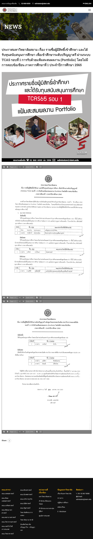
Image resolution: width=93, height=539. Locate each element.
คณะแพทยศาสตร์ (8, 493)
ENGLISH (87, 3)
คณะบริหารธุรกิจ (26, 499)
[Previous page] (4, 167)
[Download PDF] (37, 167)
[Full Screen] (40, 167)
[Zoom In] (23, 167)
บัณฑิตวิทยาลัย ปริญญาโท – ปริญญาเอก (27, 527)
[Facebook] (9, 440)
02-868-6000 (25, 3)
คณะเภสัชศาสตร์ (8, 505)
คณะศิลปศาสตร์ (26, 490)
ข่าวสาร (60, 498)
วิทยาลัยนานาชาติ (26, 520)
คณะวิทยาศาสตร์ (8, 534)
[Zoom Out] (20, 167)
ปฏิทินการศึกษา (63, 502)
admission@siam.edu (42, 3)
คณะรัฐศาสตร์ (25, 508)
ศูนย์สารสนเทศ (44, 516)
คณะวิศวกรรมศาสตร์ (9, 522)
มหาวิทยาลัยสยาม (45, 496)
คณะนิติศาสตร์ (25, 503)
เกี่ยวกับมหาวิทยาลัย (64, 493)
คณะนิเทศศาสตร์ (26, 494)
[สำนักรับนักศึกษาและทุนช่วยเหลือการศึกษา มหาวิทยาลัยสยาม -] (10, 10)
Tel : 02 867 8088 (83, 493)
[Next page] (7, 167)
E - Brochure (62, 511)
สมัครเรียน (61, 507)
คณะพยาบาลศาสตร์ (9, 517)
